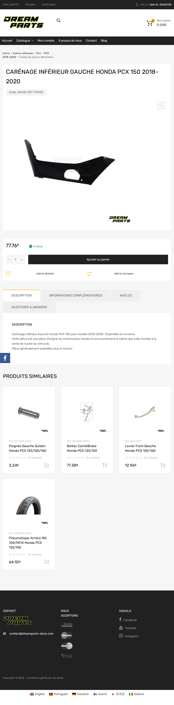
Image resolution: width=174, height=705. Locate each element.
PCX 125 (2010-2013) (20, 441)
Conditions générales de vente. (45, 677)
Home (6, 53)
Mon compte (46, 40)
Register (165, 4)
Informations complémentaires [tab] (75, 295)
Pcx (38, 53)
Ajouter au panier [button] (46, 465)
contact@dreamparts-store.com (31, 633)
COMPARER (48, 4)
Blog (104, 40)
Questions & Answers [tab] (29, 307)
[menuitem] (37, 694)
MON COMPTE (11, 4)
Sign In (154, 4)
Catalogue (23, 40)
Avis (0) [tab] (126, 295)
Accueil (7, 40)
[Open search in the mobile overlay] (98, 20)
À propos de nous (70, 40)
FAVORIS (30, 4)
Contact (91, 40)
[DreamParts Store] (23, 27)
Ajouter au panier (98, 259)
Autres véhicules (23, 53)
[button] (161, 105)
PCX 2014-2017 (133, 441)
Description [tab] (21, 295)
